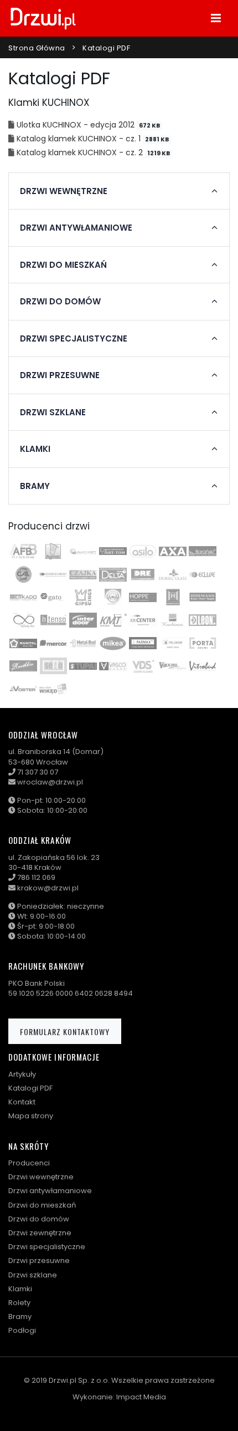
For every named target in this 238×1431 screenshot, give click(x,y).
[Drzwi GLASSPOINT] (113, 597)
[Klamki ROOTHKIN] (23, 666)
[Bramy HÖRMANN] (202, 597)
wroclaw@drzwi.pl (50, 782)
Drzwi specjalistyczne (46, 1246)
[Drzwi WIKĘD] (53, 688)
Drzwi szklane (32, 1275)
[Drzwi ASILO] (143, 551)
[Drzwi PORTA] (202, 643)
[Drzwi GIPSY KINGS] (83, 597)
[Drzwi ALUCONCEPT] (83, 551)
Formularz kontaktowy (65, 1031)
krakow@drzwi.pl (48, 888)
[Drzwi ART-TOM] (113, 551)
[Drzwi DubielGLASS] (173, 574)
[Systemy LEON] (202, 620)
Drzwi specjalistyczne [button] (73, 338)
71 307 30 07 (37, 772)
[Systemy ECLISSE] (202, 574)
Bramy (20, 1316)
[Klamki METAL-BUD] (83, 643)
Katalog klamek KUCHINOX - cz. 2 (81, 152)
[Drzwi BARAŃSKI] (202, 551)
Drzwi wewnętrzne (41, 1177)
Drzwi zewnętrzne (39, 1233)
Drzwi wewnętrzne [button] (63, 191)
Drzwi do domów (38, 1219)
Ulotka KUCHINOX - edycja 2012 (77, 124)
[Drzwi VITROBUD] (202, 666)
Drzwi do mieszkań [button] (63, 265)
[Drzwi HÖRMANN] (173, 597)
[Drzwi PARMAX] (143, 643)
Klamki (20, 1289)
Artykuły (22, 1074)
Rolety (19, 1302)
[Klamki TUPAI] (83, 666)
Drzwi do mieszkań (42, 1205)
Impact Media (141, 1397)
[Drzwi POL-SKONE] (173, 643)
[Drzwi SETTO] (53, 666)
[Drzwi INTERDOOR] (83, 620)
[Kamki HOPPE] (143, 597)
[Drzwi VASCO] (113, 666)
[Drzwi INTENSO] (53, 620)
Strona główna (36, 48)
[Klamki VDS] (143, 666)
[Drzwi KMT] (113, 620)
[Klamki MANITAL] (23, 643)
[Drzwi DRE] (143, 574)
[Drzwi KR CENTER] (143, 620)
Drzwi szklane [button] (53, 412)
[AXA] (173, 551)
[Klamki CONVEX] (53, 574)
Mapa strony (30, 1116)
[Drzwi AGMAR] (53, 551)
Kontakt (21, 1102)
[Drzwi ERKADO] (23, 597)
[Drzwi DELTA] (113, 574)
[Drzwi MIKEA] (113, 643)
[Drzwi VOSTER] (23, 688)
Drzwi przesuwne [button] (60, 375)
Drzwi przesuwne (39, 1260)
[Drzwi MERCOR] (53, 643)
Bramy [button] (35, 486)
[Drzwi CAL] (23, 574)
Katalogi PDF (30, 1088)
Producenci (29, 1163)
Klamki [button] (35, 449)
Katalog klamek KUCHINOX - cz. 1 (80, 138)
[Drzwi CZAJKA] (83, 574)
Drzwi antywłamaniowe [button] (76, 227)
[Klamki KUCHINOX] (173, 620)
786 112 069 (36, 877)
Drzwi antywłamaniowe (50, 1190)
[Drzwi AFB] (23, 551)
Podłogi (22, 1330)
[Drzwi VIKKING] (173, 666)
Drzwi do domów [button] (60, 301)
